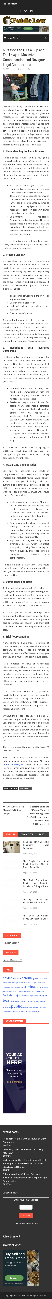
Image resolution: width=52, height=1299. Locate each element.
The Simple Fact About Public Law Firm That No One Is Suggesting (36, 864)
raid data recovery (28, 1007)
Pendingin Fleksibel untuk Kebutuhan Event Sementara (36, 845)
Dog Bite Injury (17, 991)
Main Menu (13, 38)
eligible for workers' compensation (33, 991)
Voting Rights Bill (34, 1011)
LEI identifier (15, 1001)
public (16, 1006)
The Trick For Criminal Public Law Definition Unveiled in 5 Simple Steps (36, 883)
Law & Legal (25, 788)
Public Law (32, 1223)
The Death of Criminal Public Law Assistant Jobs (36, 917)
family (6, 995)
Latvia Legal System (31, 996)
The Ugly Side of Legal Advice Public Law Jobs (36, 901)
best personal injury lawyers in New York (32, 983)
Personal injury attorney (27, 1001)
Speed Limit (25, 1011)
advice (7, 978)
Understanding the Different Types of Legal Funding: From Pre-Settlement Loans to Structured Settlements (24, 1163)
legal (7, 1000)
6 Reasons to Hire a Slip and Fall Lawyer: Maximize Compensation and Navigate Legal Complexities (25, 1177)
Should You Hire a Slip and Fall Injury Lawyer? (13, 810)
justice (21, 995)
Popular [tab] (11, 834)
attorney (28, 978)
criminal (30, 986)
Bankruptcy (39, 978)
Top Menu (12, 3)
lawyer (42, 995)
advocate (17, 978)
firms (13, 995)
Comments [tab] (27, 834)
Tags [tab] (41, 834)
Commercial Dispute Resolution (13, 987)
